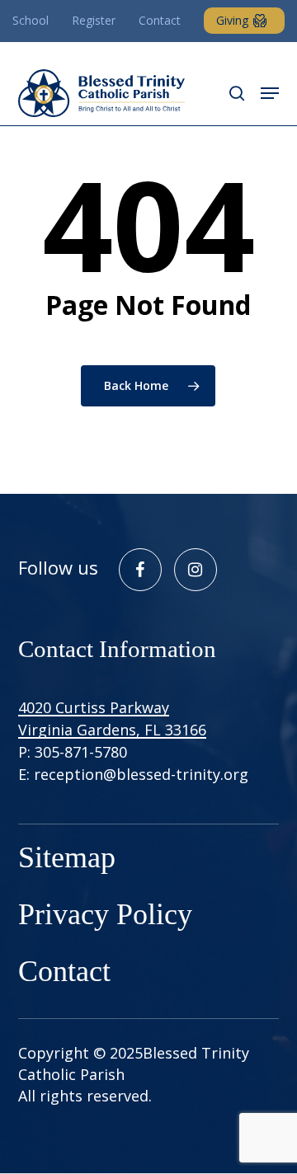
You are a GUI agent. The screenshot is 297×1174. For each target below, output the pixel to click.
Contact (64, 971)
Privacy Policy (105, 914)
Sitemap (67, 857)
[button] (270, 93)
